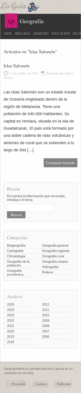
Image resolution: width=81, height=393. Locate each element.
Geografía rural (53, 256)
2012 (45, 304)
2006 (45, 336)
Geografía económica (15, 272)
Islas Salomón (16, 66)
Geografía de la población (18, 263)
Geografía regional (55, 251)
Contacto (41, 384)
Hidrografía (50, 267)
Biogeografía (16, 245)
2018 (10, 342)
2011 (45, 310)
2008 (45, 326)
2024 (10, 310)
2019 (10, 336)
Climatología (16, 256)
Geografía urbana (55, 261)
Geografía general (55, 245)
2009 (45, 320)
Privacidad (18, 384)
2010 (45, 315)
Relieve (47, 272)
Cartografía (15, 251)
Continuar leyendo (60, 162)
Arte (8, 33)
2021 (10, 326)
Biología (22, 33)
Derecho (41, 33)
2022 (10, 320)
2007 (45, 331)
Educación (61, 33)
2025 (10, 304)
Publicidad (64, 384)
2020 (10, 331)
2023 (10, 315)
